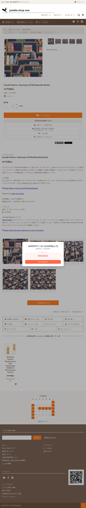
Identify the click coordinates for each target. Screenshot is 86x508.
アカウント (79, 2)
